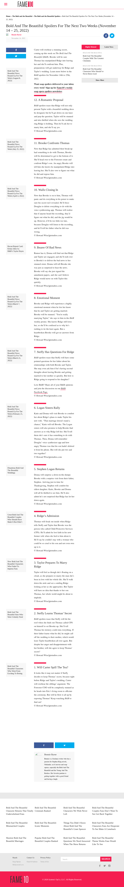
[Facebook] (106, 35)
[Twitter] (112, 35)
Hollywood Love (18, 865)
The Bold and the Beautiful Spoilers (47, 16)
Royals (15, 858)
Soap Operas (17, 862)
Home (8, 16)
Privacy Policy (45, 858)
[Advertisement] (54, 725)
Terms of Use (44, 862)
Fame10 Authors (32, 862)
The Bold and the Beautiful (22, 16)
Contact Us (30, 858)
